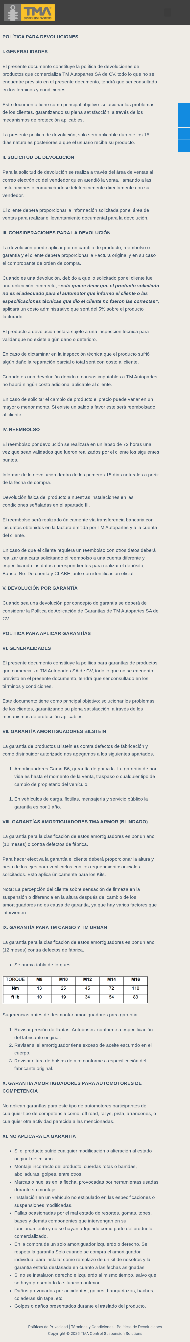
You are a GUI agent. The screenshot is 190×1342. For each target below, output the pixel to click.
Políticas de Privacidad (48, 1326)
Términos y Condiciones (92, 1326)
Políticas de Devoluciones (139, 1326)
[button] (167, 12)
